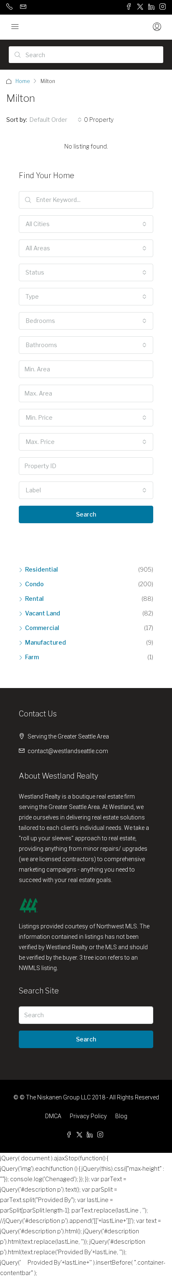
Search (86, 514)
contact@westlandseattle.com (68, 751)
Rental (34, 598)
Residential (41, 569)
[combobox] (55, 120)
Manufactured (45, 642)
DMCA (53, 1116)
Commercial (42, 627)
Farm (32, 656)
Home (22, 81)
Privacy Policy (88, 1116)
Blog (121, 1116)
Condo (34, 583)
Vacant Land (42, 613)
